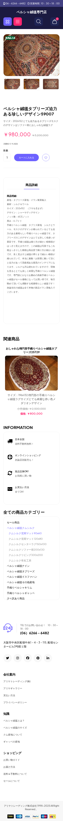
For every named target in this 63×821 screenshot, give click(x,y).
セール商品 (13, 522)
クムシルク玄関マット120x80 (26, 538)
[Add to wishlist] (55, 367)
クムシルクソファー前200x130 (27, 549)
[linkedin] (48, 658)
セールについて (11, 780)
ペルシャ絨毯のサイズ (15, 727)
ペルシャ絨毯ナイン (18, 565)
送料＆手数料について (15, 773)
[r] (7, 658)
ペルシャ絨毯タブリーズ (21, 571)
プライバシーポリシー (15, 702)
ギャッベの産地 (11, 741)
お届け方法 (9, 766)
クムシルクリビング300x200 (26, 554)
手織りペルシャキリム (19, 587)
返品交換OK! (22, 471)
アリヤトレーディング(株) (17, 681)
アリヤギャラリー (12, 688)
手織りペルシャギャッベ (21, 592)
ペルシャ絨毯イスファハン (22, 576)
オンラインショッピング (28, 455)
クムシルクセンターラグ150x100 (28, 544)
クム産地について (12, 734)
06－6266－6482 (16, 3)
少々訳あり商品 (16, 598)
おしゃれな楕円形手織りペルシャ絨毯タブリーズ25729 (31, 350)
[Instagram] (17, 658)
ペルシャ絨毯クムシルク (21, 527)
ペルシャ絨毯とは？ (14, 720)
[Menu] (17, 21)
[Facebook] (28, 658)
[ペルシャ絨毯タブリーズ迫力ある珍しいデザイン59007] (31, 54)
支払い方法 (9, 695)
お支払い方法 (22, 487)
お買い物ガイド (11, 759)
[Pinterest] (38, 658)
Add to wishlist (46, 157)
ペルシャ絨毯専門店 (31, 12)
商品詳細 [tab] (32, 185)
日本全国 (19, 439)
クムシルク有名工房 (20, 560)
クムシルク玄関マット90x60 (25, 533)
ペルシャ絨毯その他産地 (21, 582)
